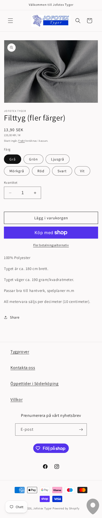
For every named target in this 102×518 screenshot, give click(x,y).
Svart (62, 171)
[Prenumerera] (81, 429)
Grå (12, 159)
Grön (33, 159)
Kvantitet (11, 182)
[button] (10, 20)
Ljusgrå (57, 159)
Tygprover (19, 351)
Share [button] (15, 317)
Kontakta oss (22, 367)
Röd (40, 171)
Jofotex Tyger (42, 508)
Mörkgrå (16, 171)
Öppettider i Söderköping (34, 383)
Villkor (16, 399)
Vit (82, 171)
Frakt (21, 140)
